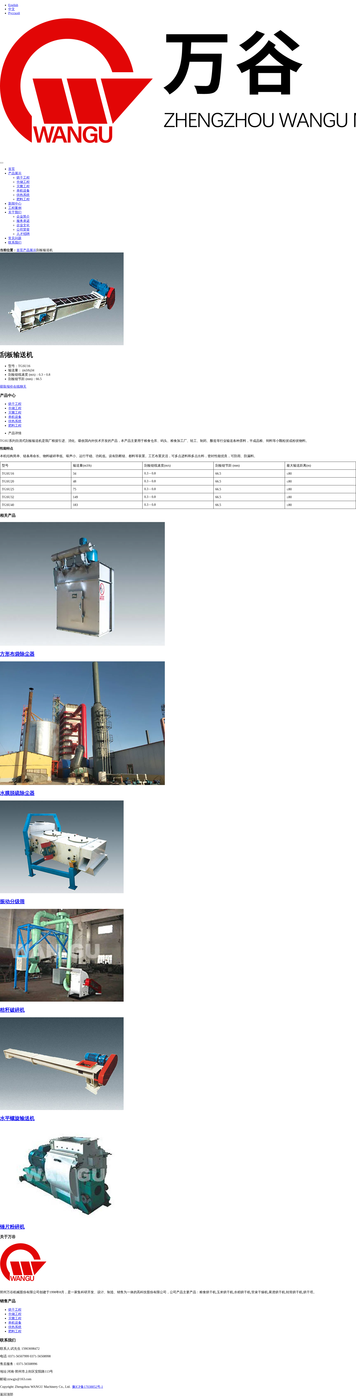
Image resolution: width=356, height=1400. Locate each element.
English (13, 5)
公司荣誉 (23, 229)
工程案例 (14, 208)
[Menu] (1, 162)
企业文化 (23, 225)
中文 (11, 9)
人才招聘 (23, 234)
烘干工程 (23, 177)
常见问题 (14, 238)
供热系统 (23, 195)
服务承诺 (23, 221)
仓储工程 (23, 182)
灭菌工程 (23, 186)
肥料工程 (23, 199)
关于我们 (14, 212)
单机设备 (23, 190)
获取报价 (6, 386)
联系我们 (14, 242)
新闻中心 (14, 203)
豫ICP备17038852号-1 (87, 1386)
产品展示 (14, 173)
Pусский (14, 13)
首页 (11, 169)
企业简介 (23, 216)
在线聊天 (19, 386)
